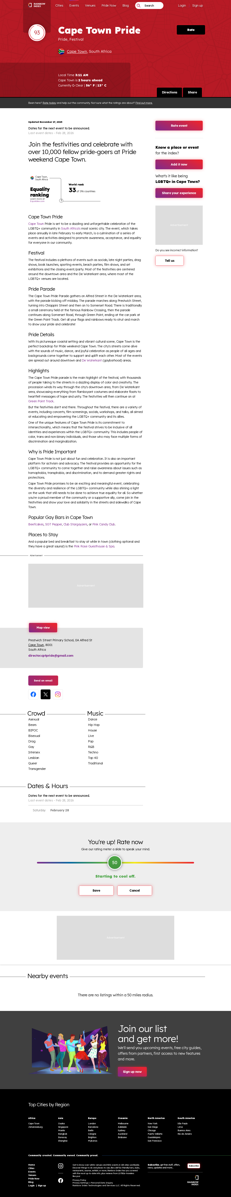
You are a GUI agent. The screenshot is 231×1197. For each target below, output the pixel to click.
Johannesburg (35, 1127)
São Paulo (183, 1123)
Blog (125, 5)
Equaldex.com (37, 201)
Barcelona (93, 1127)
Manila (61, 1130)
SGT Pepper (53, 524)
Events (74, 5)
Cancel (134, 890)
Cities (59, 5)
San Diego (153, 1127)
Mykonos (92, 1140)
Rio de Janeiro (185, 1133)
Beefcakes (36, 524)
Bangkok (62, 1133)
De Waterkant (92, 360)
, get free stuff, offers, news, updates (164, 1166)
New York (152, 1123)
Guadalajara (154, 1137)
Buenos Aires (184, 1130)
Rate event (179, 126)
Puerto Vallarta (155, 1133)
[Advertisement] (85, 586)
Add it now (179, 164)
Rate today (49, 102)
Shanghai (62, 1140)
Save (96, 890)
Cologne (92, 1133)
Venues (90, 5)
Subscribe (194, 1165)
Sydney (121, 1130)
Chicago (152, 1130)
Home (31, 1164)
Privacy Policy (79, 1180)
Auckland (122, 1133)
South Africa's (70, 228)
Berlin (90, 1130)
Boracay (62, 1137)
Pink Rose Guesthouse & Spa (94, 546)
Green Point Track (41, 401)
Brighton (92, 1137)
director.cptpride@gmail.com (50, 655)
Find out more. (144, 102)
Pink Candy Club (103, 524)
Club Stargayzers (75, 524)
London (92, 1123)
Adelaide (122, 1127)
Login (182, 5)
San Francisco (155, 1140)
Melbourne (123, 1123)
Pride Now (109, 5)
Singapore (63, 1127)
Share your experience (179, 193)
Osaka (61, 1123)
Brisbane (122, 1137)
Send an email (43, 680)
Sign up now (132, 1072)
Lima (180, 1127)
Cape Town (77, 51)
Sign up (197, 5)
